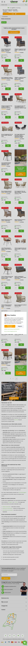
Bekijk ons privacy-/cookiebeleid (11, 329)
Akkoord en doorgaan (9, 326)
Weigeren (20, 326)
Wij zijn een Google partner (10, 331)
